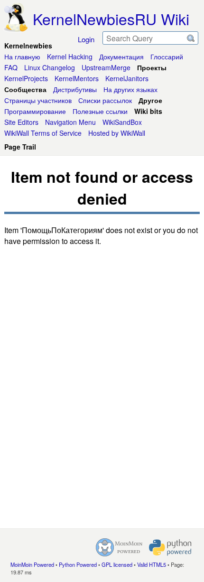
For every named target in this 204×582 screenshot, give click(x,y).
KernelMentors (77, 78)
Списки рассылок (105, 100)
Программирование (35, 111)
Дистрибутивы (75, 89)
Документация (121, 56)
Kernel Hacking (70, 56)
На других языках (130, 89)
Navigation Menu (70, 122)
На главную (22, 56)
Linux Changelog (49, 67)
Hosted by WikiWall (116, 133)
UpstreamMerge (106, 67)
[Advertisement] (102, 477)
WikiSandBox (122, 122)
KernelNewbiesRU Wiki (111, 18)
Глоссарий (166, 56)
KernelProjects (26, 78)
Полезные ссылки (100, 111)
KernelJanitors (126, 78)
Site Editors (21, 122)
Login (86, 39)
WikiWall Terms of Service (43, 133)
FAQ (11, 67)
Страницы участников (38, 100)
